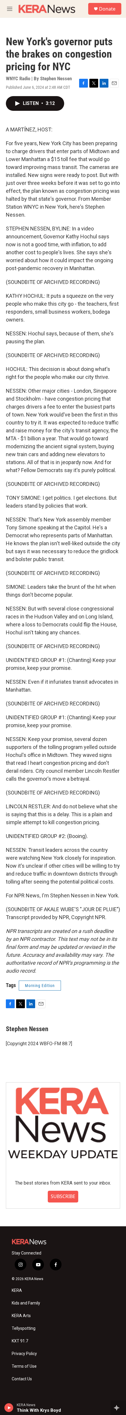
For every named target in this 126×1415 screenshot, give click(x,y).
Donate (107, 8)
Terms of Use (24, 1366)
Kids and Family (26, 1303)
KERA (17, 1290)
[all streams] (118, 1407)
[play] (9, 1408)
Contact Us (22, 1379)
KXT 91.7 (20, 1341)
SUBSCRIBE (63, 1196)
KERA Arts (21, 1316)
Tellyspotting (23, 1328)
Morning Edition (40, 985)
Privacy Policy (24, 1354)
